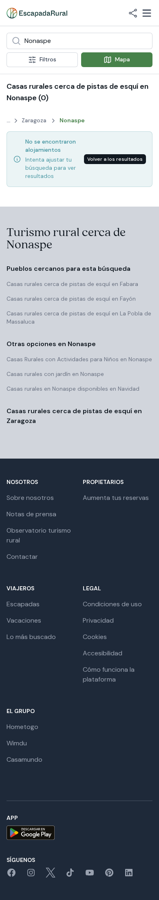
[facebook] (11, 875)
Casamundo (24, 759)
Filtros (48, 59)
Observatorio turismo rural (39, 535)
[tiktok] (70, 875)
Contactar (22, 556)
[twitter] (50, 875)
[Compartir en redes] (133, 13)
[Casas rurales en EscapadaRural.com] (37, 13)
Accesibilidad (102, 653)
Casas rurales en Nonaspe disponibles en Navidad (73, 388)
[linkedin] (129, 875)
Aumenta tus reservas (116, 497)
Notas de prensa (31, 514)
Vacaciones (24, 620)
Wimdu (17, 743)
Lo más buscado (31, 636)
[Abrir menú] (146, 13)
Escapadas (23, 604)
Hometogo (22, 726)
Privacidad (98, 620)
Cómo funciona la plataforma (109, 674)
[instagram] (31, 875)
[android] (79, 833)
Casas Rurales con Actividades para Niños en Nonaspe (79, 359)
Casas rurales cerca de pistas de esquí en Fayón (71, 298)
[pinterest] (109, 875)
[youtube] (90, 875)
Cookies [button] (95, 636)
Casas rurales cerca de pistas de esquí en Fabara (72, 284)
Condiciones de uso (112, 604)
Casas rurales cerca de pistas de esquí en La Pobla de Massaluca (79, 317)
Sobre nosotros (30, 497)
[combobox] (79, 41)
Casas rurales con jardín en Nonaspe (55, 374)
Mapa (122, 59)
